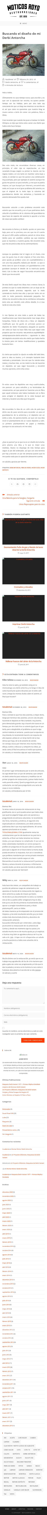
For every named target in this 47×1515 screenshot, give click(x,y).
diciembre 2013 (7, 1280)
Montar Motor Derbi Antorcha (21, 1149)
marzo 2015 (6, 1238)
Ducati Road (8, 1462)
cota (19, 1450)
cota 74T (36, 1450)
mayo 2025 (6, 1213)
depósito (16, 1454)
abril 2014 (5, 1267)
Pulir (39, 1478)
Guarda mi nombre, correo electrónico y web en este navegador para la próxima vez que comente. (22, 1032)
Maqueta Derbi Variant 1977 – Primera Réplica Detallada (21, 1084)
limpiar (12, 1470)
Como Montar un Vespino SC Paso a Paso (16, 1095)
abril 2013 (5, 1313)
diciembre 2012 (7, 1330)
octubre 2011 (6, 1388)
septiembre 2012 (8, 1342)
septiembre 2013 (8, 1292)
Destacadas (6, 1109)
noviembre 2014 (7, 1246)
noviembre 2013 (7, 1284)
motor (6, 1478)
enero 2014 (6, 1275)
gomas (29, 1466)
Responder (34, 680)
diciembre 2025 (7, 1192)
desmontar (8, 1458)
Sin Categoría (6, 1134)
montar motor (10, 1474)
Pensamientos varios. (9, 1130)
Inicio (37, 1466)
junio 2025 (5, 1209)
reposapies (8, 1486)
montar (39, 1470)
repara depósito (18, 1482)
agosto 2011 (6, 1396)
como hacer (8, 1450)
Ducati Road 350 (7, 1113)
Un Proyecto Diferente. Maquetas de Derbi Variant (19, 1090)
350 (5, 1438)
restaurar (34, 1486)
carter (6, 1442)
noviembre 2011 (7, 1384)
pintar (30, 1478)
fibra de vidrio (26, 467)
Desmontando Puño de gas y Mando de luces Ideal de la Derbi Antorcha (23, 548)
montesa (22, 1474)
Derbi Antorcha (11, 82)
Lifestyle (21, 1509)
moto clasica (34, 1474)
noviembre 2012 (7, 1334)
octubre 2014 (6, 1250)
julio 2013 (5, 1300)
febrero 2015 (6, 1242)
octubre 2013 (6, 1288)
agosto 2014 (6, 1255)
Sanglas (7, 1490)
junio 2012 (5, 1355)
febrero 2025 (6, 1225)
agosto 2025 (6, 1200)
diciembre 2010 (7, 1426)
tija (5, 1494)
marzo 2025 (6, 1221)
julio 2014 (5, 1259)
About (14, 1509)
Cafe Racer (22, 1438)
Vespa (12, 1494)
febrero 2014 (6, 1271)
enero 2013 (6, 1325)
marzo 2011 (6, 1413)
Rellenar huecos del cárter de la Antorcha (23, 661)
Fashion (30, 1509)
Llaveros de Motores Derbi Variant (14, 1087)
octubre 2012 (6, 1338)
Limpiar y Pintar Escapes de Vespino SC (15, 1092)
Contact (39, 1509)
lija (5, 1470)
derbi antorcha (15, 467)
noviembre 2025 (7, 1196)
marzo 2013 (6, 1317)
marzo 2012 (6, 1367)
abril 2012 (5, 1363)
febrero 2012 (6, 1371)
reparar (32, 1482)
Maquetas (5, 1122)
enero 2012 (6, 1376)
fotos (21, 1466)
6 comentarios (30, 82)
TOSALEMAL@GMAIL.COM (12, 832)
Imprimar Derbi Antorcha (23, 624)
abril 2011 (5, 1409)
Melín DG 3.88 (7, 1126)
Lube (4, 1117)
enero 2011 (6, 1421)
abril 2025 (5, 1217)
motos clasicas (19, 1478)
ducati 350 (29, 1458)
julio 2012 (5, 1351)
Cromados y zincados (23, 587)
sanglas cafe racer (21, 1490)
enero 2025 (6, 1230)
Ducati (18, 1458)
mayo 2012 (6, 1359)
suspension (37, 1490)
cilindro (16, 1442)
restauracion (21, 1486)
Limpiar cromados (26, 1470)
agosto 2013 (6, 1296)
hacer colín (36, 467)
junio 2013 (5, 1305)
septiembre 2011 (8, 1392)
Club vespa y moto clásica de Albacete (19, 1446)
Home (7, 1509)
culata (6, 1454)
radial (6, 1482)
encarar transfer (24, 1462)
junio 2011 (5, 1400)
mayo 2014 (6, 1263)
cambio (33, 1438)
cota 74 (27, 1450)
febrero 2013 (6, 1321)
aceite (12, 1438)
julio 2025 (5, 1205)
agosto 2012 (6, 1346)
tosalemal (9, 79)
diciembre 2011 (7, 1380)
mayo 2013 (6, 1309)
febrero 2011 (6, 1417)
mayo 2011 (6, 1405)
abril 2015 (5, 1234)
